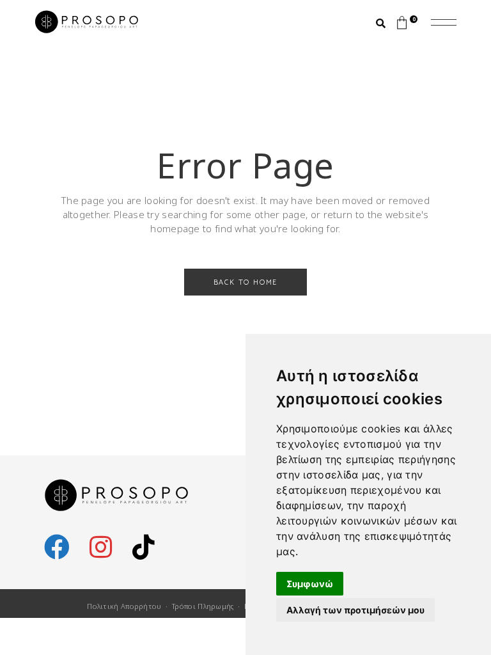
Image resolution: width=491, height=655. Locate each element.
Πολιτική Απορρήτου (124, 606)
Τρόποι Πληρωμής (203, 606)
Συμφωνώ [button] (309, 583)
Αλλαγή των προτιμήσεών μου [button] (355, 609)
